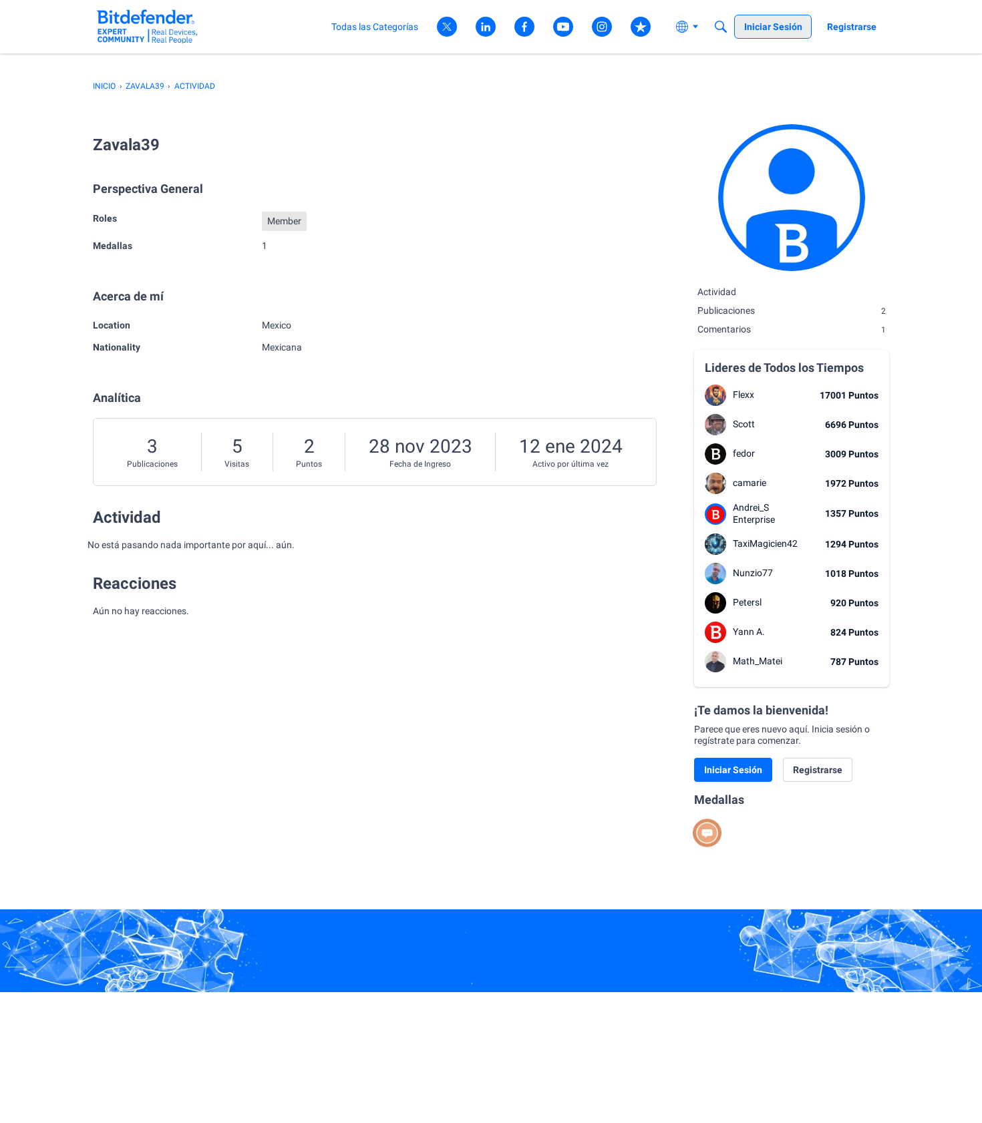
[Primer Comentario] (707, 833)
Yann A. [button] (749, 631)
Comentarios (791, 329)
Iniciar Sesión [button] (733, 769)
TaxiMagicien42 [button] (765, 543)
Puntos (309, 464)
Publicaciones (152, 464)
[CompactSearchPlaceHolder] (721, 27)
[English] (147, 26)
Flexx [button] (743, 394)
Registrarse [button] (817, 769)
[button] (715, 395)
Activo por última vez (570, 464)
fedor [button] (744, 453)
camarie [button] (749, 482)
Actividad (716, 291)
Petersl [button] (747, 602)
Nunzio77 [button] (753, 573)
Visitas (236, 464)
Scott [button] (744, 424)
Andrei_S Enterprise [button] (754, 513)
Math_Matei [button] (757, 661)
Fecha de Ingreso (420, 464)
